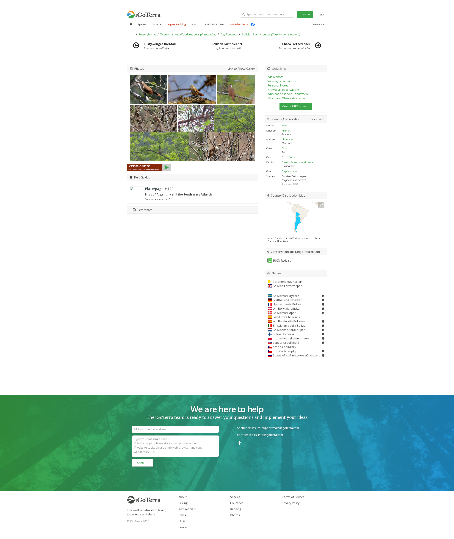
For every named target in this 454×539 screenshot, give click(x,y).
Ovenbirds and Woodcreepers (188, 34)
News (182, 515)
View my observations (282, 81)
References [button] (144, 210)
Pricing (183, 503)
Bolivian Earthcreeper (271, 34)
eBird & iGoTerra (215, 24)
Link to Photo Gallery (242, 69)
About (182, 497)
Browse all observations (283, 90)
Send (140, 463)
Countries (157, 24)
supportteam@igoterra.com (280, 428)
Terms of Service (293, 497)
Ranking (235, 509)
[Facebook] (253, 24)
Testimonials (187, 509)
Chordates (288, 139)
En (321, 15)
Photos (195, 24)
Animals (286, 130)
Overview (317, 24)
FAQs (181, 521)
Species (142, 24)
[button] (134, 34)
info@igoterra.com (270, 435)
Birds (284, 148)
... (134, 34)
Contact (183, 527)
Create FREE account (295, 106)
